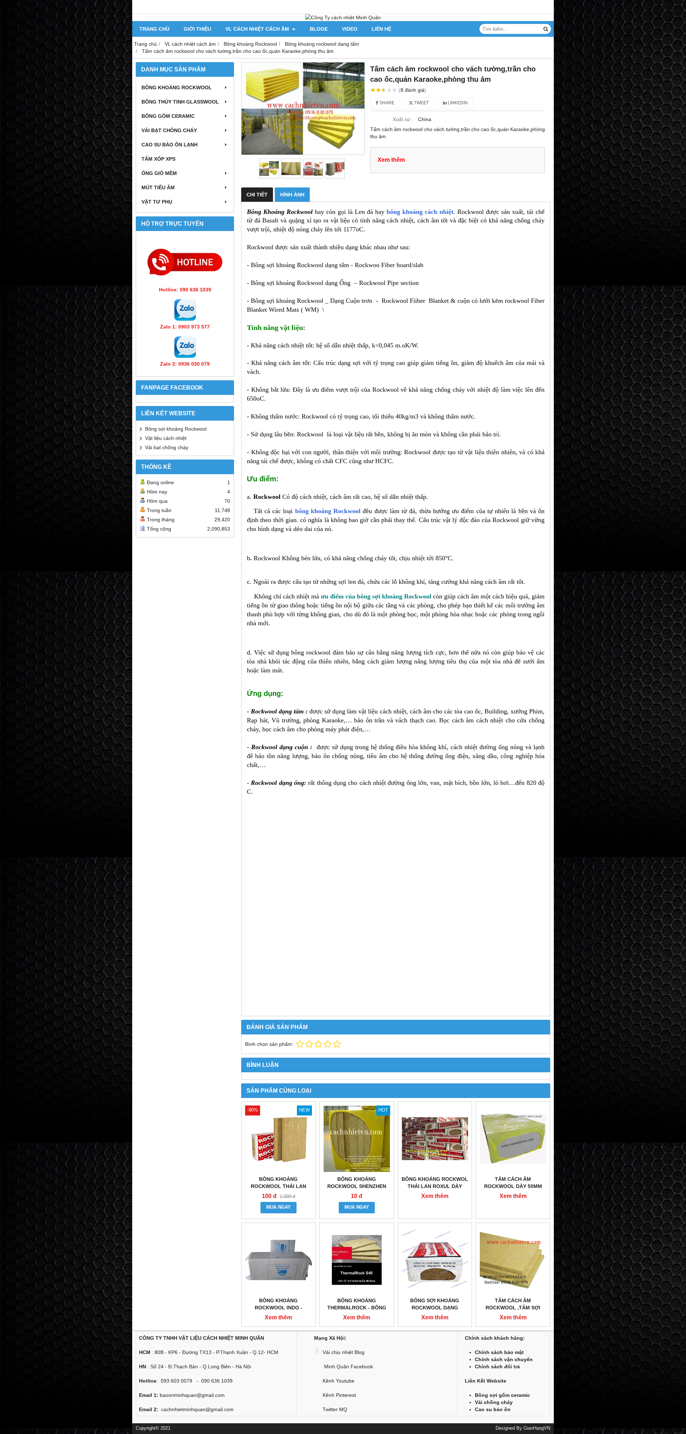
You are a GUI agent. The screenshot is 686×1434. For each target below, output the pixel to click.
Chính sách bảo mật (499, 1352)
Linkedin (457, 102)
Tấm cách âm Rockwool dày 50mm (513, 1182)
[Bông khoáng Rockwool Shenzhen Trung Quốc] (356, 1138)
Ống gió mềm (159, 173)
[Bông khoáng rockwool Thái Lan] (278, 1138)
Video (349, 29)
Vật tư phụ (156, 202)
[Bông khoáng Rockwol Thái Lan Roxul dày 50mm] (435, 1138)
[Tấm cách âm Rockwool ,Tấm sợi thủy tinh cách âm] (512, 1260)
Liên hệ (381, 29)
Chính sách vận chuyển (504, 1359)
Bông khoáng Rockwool (176, 87)
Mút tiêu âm (158, 187)
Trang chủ (154, 29)
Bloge (319, 29)
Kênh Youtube (338, 1381)
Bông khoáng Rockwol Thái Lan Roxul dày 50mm (435, 1186)
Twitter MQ (335, 1409)
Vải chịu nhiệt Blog (343, 1352)
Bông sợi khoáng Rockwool (176, 429)
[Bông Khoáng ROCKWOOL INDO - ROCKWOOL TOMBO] (278, 1260)
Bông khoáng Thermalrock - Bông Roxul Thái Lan (356, 1308)
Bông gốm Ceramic (168, 116)
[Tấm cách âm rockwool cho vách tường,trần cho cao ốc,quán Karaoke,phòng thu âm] (303, 108)
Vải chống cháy (494, 1402)
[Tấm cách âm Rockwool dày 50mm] (512, 1138)
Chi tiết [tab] (257, 194)
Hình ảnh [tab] (292, 194)
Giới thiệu (197, 29)
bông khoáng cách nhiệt (420, 211)
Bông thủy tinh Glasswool (180, 102)
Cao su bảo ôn (493, 1409)
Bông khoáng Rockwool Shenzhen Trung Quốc (356, 1186)
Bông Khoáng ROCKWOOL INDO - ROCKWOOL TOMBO (278, 1308)
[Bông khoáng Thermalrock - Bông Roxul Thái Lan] (356, 1260)
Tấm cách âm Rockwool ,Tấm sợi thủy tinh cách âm (513, 1308)
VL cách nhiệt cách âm (257, 29)
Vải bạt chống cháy (169, 130)
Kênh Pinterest (339, 1395)
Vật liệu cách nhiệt (166, 438)
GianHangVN (536, 1428)
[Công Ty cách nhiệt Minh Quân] (343, 17)
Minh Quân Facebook (348, 1366)
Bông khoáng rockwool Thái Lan (278, 1182)
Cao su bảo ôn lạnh (169, 144)
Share (386, 102)
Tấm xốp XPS (158, 159)
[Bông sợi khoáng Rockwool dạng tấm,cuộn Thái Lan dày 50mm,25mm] (435, 1260)
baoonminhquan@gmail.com (192, 1395)
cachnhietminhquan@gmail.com (197, 1409)
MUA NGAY (278, 1207)
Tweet (421, 102)
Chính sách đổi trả (497, 1366)
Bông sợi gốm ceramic (502, 1395)
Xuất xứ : (403, 119)
